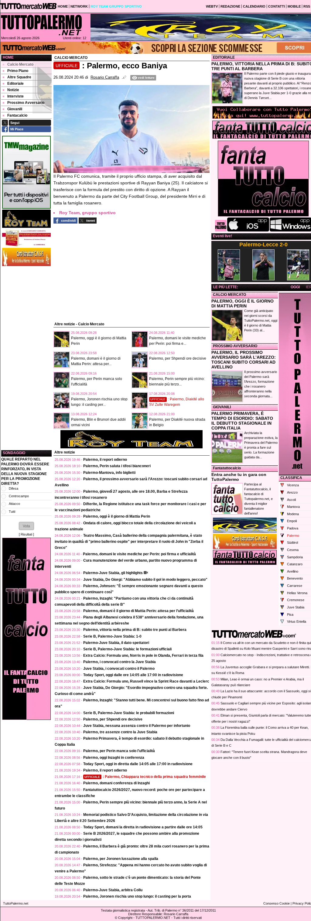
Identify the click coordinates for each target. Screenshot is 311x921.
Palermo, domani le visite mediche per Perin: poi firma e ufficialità (139, 554)
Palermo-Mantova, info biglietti (109, 473)
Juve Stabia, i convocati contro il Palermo (119, 668)
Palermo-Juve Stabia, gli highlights (113, 573)
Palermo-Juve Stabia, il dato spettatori (116, 643)
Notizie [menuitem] (13, 90)
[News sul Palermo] (41, 25)
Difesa (13, 488)
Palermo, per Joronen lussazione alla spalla (120, 859)
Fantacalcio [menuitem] (17, 115)
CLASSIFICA (291, 478)
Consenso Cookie (276, 903)
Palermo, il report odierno (105, 459)
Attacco (14, 503)
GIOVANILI (222, 407)
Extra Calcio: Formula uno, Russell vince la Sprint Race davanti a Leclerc (146, 681)
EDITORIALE (224, 57)
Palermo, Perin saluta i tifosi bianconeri (117, 466)
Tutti (12, 511)
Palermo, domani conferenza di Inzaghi (116, 783)
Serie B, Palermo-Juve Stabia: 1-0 (112, 636)
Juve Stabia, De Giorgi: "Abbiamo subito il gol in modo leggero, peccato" (145, 579)
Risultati (26, 534)
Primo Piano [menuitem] (17, 71)
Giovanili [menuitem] (14, 109)
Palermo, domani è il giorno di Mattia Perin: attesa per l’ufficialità (138, 611)
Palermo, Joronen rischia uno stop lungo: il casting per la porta (137, 896)
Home (8, 57)
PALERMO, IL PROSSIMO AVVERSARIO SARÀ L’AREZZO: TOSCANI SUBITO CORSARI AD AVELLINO (243, 359)
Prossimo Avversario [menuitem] (25, 103)
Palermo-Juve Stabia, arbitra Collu (112, 890)
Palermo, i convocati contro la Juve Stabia (119, 662)
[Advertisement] (26, 358)
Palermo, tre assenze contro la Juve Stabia (120, 732)
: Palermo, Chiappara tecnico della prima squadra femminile (145, 777)
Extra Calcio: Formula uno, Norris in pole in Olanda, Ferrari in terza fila (143, 655)
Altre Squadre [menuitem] (19, 77)
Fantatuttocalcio (227, 468)
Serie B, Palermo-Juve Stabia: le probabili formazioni (128, 713)
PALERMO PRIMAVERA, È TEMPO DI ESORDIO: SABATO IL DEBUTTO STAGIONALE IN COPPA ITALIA (242, 420)
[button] (26, 526)
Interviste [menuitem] (15, 96)
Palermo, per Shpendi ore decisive (177, 358)
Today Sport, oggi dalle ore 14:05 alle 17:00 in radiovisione (133, 675)
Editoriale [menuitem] (15, 83)
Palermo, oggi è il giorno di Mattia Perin (116, 516)
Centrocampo (19, 496)
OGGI (295, 287)
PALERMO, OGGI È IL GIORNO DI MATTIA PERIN (242, 303)
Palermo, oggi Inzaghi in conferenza (113, 757)
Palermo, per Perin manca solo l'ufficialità (119, 751)
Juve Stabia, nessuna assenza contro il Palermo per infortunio (136, 726)
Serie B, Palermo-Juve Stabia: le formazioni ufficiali (127, 649)
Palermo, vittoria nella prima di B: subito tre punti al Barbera (134, 630)
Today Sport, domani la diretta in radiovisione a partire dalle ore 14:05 (143, 827)
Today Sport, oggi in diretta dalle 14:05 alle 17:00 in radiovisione (138, 764)
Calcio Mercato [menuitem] (20, 64)
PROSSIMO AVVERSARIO (235, 346)
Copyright (125, 917)
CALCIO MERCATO (229, 295)
